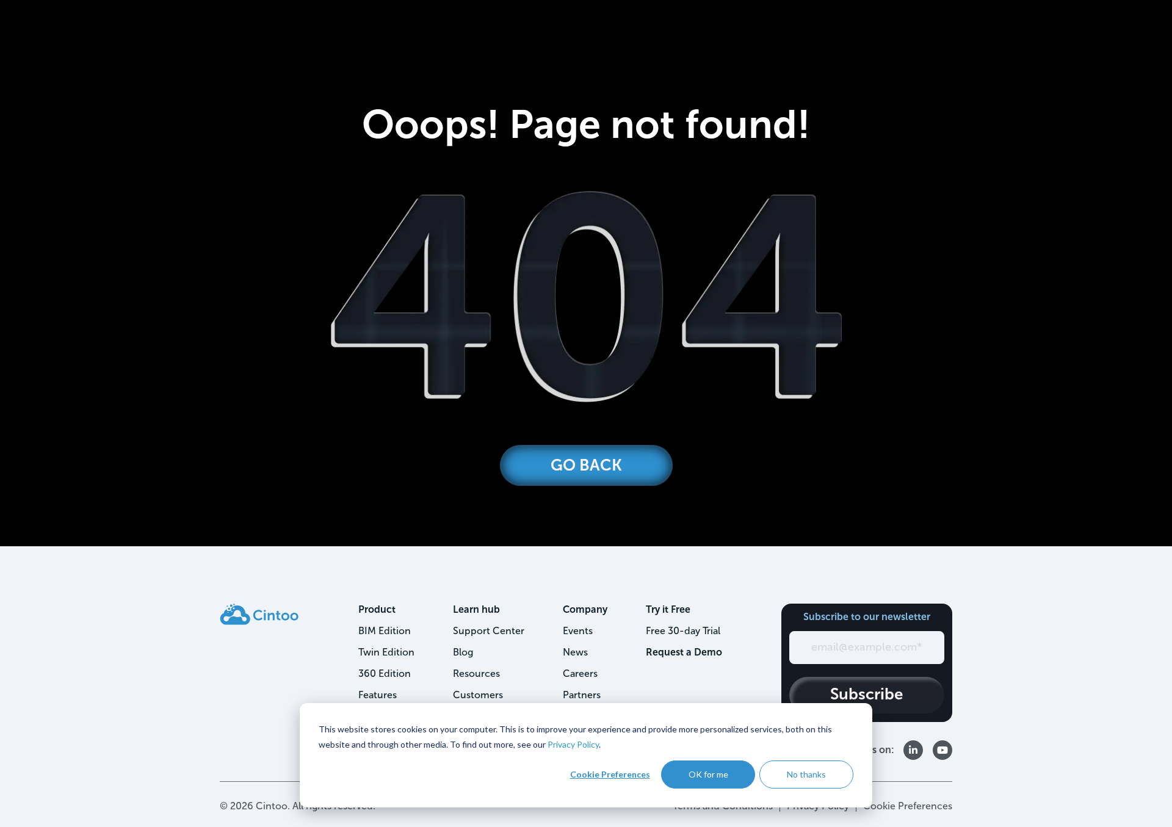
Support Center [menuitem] (488, 631)
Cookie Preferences (610, 774)
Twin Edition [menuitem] (386, 652)
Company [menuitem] (585, 609)
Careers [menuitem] (580, 673)
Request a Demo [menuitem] (684, 652)
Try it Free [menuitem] (668, 609)
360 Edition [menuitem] (384, 673)
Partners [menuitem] (582, 695)
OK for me (708, 774)
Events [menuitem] (578, 631)
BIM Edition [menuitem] (384, 631)
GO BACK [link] (586, 465)
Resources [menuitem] (476, 673)
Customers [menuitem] (478, 695)
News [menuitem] (575, 652)
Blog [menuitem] (463, 652)
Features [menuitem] (377, 695)
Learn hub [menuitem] (476, 609)
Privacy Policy (573, 744)
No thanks (806, 774)
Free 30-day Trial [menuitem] (683, 631)
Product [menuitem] (377, 609)
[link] (259, 613)
